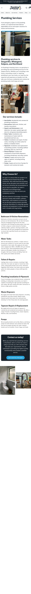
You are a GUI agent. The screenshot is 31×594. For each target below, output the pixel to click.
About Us (8, 12)
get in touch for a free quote (15, 357)
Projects (21, 12)
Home (2, 12)
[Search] (26, 7)
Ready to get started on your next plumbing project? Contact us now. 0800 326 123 (15, 1)
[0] (29, 7)
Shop (26, 12)
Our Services (14, 12)
